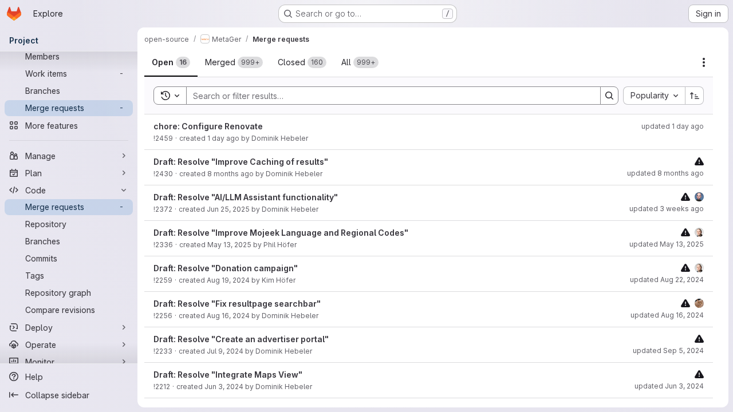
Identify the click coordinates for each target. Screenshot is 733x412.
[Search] (609, 95)
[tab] (171, 62)
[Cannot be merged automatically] (699, 161)
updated (672, 126)
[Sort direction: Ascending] (694, 95)
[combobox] (654, 95)
